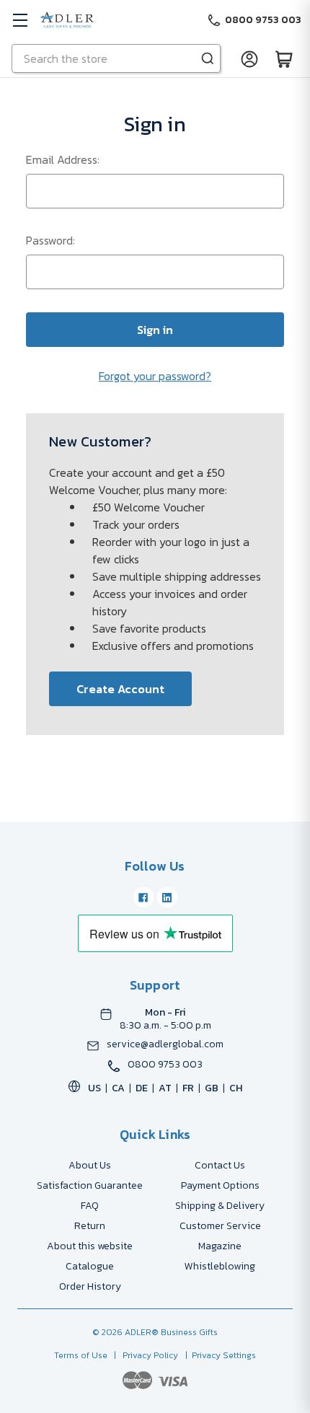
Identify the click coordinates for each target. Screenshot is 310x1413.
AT (165, 1088)
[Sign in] (249, 58)
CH (235, 1088)
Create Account (120, 688)
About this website (90, 1246)
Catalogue (90, 1266)
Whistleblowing (220, 1266)
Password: (50, 240)
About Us (89, 1165)
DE (142, 1088)
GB (211, 1088)
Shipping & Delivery (220, 1205)
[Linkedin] (167, 897)
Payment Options (220, 1185)
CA (118, 1088)
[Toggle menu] (20, 20)
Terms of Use (82, 1355)
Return (89, 1225)
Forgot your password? (155, 375)
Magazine (220, 1246)
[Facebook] (143, 897)
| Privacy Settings (218, 1355)
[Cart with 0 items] (284, 58)
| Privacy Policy (144, 1355)
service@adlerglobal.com (165, 1044)
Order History (90, 1286)
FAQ (90, 1205)
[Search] (208, 58)
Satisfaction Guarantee (90, 1185)
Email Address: (62, 159)
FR (188, 1088)
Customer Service (220, 1225)
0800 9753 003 (165, 1064)
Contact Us (220, 1165)
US (94, 1088)
